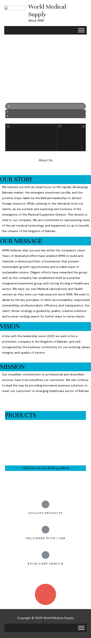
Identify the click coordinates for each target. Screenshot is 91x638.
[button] (45, 106)
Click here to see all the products (45, 468)
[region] (45, 94)
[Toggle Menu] (81, 30)
